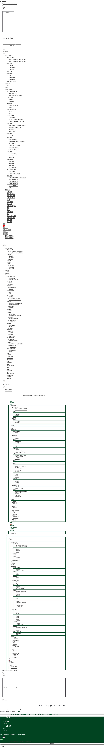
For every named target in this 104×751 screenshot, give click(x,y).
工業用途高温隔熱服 (14, 174)
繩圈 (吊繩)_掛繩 (11, 216)
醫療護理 (7, 87)
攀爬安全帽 (10, 202)
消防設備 (9, 63)
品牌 (4, 224)
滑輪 (8, 208)
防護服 (9, 75)
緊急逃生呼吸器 (13, 182)
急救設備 (9, 123)
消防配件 (11, 65)
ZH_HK (1, 745)
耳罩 (10, 111)
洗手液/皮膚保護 (13, 148)
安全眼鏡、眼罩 (13, 105)
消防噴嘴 (11, 69)
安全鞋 (11, 136)
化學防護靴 (12, 77)
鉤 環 (8, 200)
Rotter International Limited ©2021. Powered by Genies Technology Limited (20, 741)
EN (3, 746)
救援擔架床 (12, 129)
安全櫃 (11, 99)
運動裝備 (7, 190)
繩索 (8, 214)
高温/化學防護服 (11, 170)
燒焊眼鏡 (11, 107)
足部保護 (9, 133)
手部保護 (9, 138)
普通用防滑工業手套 (14, 146)
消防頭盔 (9, 73)
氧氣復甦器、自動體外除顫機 (17, 125)
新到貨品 (5, 232)
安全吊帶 (9, 204)
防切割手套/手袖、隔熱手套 (17, 141)
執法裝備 (7, 83)
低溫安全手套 (13, 150)
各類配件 (9, 192)
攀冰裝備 (9, 222)
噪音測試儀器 (13, 168)
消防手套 (9, 71)
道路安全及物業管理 (12, 184)
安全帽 (11, 156)
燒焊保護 (11, 158)
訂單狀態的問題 (9, 236)
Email (1, 737)
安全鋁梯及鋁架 (13, 186)
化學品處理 (10, 97)
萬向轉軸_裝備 (11, 218)
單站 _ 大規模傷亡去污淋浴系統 (17, 61)
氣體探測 (11, 164)
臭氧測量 (11, 166)
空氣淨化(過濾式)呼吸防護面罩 (17, 178)
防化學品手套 (13, 139)
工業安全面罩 (13, 154)
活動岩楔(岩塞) (11, 198)
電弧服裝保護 (13, 93)
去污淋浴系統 (10, 57)
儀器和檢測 (10, 160)
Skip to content (3, 1)
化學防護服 (12, 79)
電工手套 (11, 144)
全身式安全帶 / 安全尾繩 (16, 119)
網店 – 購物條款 (7, 230)
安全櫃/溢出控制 (11, 81)
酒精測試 (11, 162)
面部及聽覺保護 (11, 109)
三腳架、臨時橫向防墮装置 (16, 121)
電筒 (8, 85)
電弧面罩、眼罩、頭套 (15, 95)
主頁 (4, 49)
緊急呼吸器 (12, 131)
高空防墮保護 (10, 115)
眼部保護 (9, 103)
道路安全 (11, 188)
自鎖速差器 (12, 117)
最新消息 (5, 228)
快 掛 (8, 210)
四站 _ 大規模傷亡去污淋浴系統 (17, 59)
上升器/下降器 (11, 194)
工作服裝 (9, 220)
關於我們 (5, 51)
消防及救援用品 (9, 55)
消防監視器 (12, 67)
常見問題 (5, 234)
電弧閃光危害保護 (12, 91)
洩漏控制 (11, 101)
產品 (4, 53)
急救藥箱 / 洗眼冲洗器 (15, 127)
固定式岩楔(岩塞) (11, 206)
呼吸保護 (9, 176)
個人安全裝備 (8, 89)
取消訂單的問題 (9, 238)
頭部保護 (9, 152)
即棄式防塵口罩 (13, 180)
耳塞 (10, 113)
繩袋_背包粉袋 (11, 196)
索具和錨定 (10, 212)
